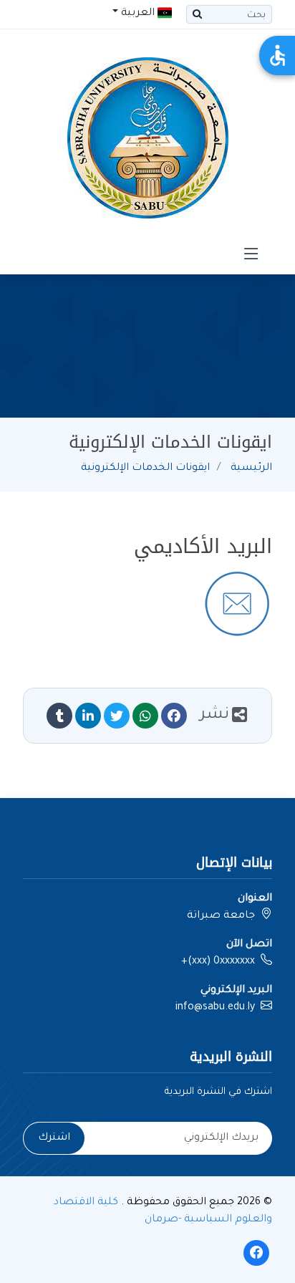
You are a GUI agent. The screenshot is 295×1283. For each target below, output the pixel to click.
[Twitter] (117, 716)
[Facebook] (174, 716)
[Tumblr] (59, 716)
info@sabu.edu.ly (215, 1008)
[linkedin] (88, 716)
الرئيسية (251, 468)
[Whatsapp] (145, 716)
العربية (138, 13)
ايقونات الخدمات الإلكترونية (145, 468)
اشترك (54, 1138)
